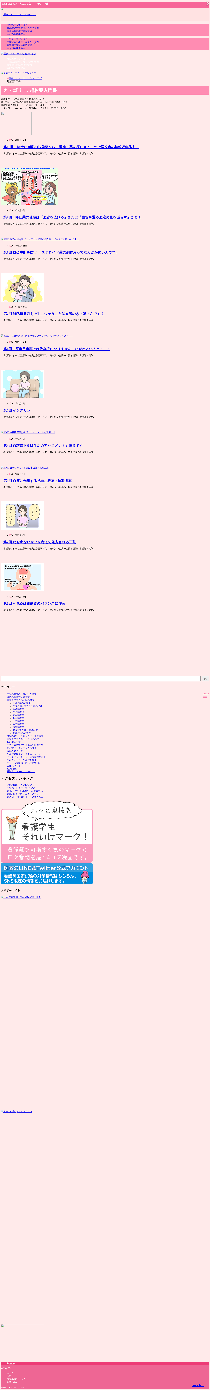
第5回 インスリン (17, 410)
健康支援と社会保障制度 (25, 730)
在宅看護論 (18, 712)
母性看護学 (18, 724)
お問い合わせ (14, 1382)
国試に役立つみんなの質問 (20, 700)
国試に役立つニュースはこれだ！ (24, 739)
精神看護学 (18, 727)
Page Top (7, 1368)
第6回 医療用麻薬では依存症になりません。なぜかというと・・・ (56, 349)
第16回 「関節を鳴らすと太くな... (25, 797)
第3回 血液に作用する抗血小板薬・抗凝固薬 (37, 481)
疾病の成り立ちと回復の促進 (27, 706)
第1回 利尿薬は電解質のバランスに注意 (34, 603)
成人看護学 (18, 715)
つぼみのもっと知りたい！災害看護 (25, 736)
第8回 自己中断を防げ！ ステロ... (24, 794)
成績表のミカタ (15, 751)
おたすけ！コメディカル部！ (22, 748)
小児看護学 (18, 721)
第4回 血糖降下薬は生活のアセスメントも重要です (43, 445)
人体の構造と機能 (22, 703)
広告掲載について (16, 1379)
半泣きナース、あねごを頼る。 (23, 760)
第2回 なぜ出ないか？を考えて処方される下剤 (39, 542)
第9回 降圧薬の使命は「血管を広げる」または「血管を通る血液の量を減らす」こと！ (72, 217)
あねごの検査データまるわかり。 (24, 754)
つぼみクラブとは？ (17, 25)
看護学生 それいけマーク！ (21, 771)
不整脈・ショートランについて (23, 788)
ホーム (10, 1373)
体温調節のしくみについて (20, 785)
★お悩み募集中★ (16, 34)
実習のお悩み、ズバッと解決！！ (24, 694)
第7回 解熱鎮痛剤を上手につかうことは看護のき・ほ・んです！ (53, 314)
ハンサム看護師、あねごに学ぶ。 (24, 763)
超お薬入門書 (14, 742)
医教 (9, 1376)
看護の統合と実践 (22, 733)
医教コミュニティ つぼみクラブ (16, 1387)
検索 (205, 679)
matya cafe (12, 769)
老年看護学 (18, 718)
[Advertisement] (87, 650)
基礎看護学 (18, 709)
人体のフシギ (14, 766)
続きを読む (198, 1385)
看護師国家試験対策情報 (19, 31)
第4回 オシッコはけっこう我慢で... (25, 791)
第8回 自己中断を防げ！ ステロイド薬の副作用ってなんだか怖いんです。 (61, 252)
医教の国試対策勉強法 (18, 697)
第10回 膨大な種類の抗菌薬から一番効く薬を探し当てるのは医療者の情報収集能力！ (71, 147)
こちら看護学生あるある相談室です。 (26, 745)
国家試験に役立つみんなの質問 (23, 28)
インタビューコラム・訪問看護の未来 (26, 757)
